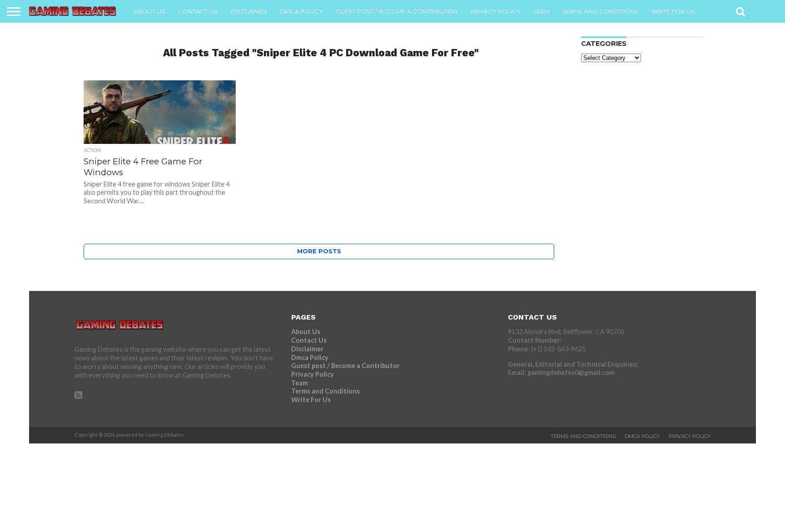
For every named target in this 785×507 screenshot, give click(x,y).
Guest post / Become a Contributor (396, 11)
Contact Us (198, 11)
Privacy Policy (495, 11)
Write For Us (673, 11)
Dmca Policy (301, 11)
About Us (149, 11)
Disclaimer (248, 11)
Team (541, 11)
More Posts (319, 251)
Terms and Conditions (600, 11)
